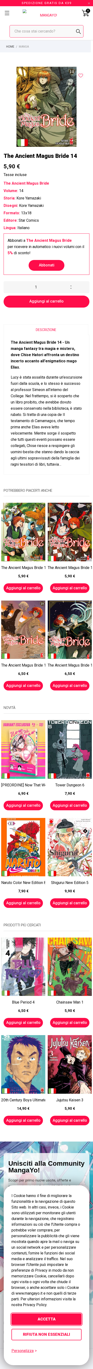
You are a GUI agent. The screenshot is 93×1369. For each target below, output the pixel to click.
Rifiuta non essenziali (46, 1334)
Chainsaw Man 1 (69, 1002)
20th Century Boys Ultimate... (23, 1100)
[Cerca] (78, 31)
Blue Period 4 (23, 1002)
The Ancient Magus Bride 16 (70, 567)
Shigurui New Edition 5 (69, 882)
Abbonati (46, 265)
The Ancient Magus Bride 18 (23, 665)
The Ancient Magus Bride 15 (23, 567)
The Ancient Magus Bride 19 (70, 665)
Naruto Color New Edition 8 (23, 882)
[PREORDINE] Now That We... (23, 785)
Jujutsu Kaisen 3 (69, 1100)
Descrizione (46, 330)
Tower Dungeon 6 (69, 785)
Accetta (47, 1319)
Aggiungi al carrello (46, 301)
